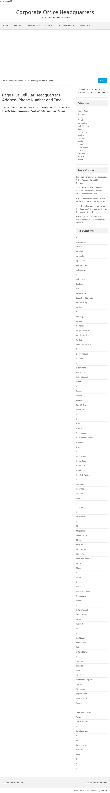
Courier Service (82, 335)
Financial (79, 391)
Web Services (83, 126)
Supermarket (81, 694)
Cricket (79, 340)
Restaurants (83, 153)
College (79, 321)
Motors (79, 563)
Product (79, 624)
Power (80, 144)
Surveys (79, 703)
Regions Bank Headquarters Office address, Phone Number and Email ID (91, 209)
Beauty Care (81, 293)
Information (81, 484)
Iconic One (78, 791)
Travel (80, 120)
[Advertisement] (55, 51)
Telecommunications (84, 712)
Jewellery (80, 507)
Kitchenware (81, 517)
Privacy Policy (86, 25)
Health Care (81, 456)
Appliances (80, 261)
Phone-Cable (83, 111)
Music (78, 568)
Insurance (82, 138)
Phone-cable (34, 25)
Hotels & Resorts (83, 475)
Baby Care (80, 279)
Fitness (79, 396)
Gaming (79, 419)
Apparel (81, 156)
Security (79, 661)
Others (79, 600)
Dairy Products (82, 354)
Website (79, 750)
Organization (81, 596)
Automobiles (81, 265)
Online (78, 587)
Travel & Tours (82, 722)
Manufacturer (82, 535)
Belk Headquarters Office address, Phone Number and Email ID (90, 220)
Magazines (80, 531)
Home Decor (81, 461)
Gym (78, 447)
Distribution (81, 358)
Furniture (80, 410)
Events (79, 382)
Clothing (79, 317)
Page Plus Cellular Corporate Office (55, 107)
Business (79, 307)
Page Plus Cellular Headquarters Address (48, 111)
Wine (78, 754)
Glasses (79, 428)
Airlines (81, 159)
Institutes (80, 489)
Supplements (81, 698)
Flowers (79, 400)
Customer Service (66, 25)
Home (5, 25)
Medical (81, 135)
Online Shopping (83, 591)
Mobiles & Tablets (83, 559)
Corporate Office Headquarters (55, 12)
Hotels (48, 25)
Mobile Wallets (82, 554)
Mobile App (81, 549)
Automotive (82, 123)
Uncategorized (82, 731)
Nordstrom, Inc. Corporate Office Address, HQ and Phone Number (91, 180)
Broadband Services (84, 298)
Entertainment (82, 377)
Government (83, 147)
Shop (78, 670)
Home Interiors (82, 466)
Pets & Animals (82, 610)
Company (15, 107)
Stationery (80, 689)
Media (80, 141)
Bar (77, 289)
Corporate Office (83, 331)
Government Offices (84, 438)
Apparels (80, 256)
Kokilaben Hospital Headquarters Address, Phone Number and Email (89, 190)
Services (31, 107)
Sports (79, 684)
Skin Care (80, 675)
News (78, 577)
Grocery (79, 442)
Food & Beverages (83, 405)
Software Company (84, 680)
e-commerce (81, 368)
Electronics (82, 132)
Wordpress (105, 791)
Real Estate (81, 638)
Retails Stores (82, 652)
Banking (81, 129)
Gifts (78, 424)
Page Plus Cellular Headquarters (15, 111)
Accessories (81, 242)
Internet (23, 107)
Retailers (18, 25)
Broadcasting (81, 302)
